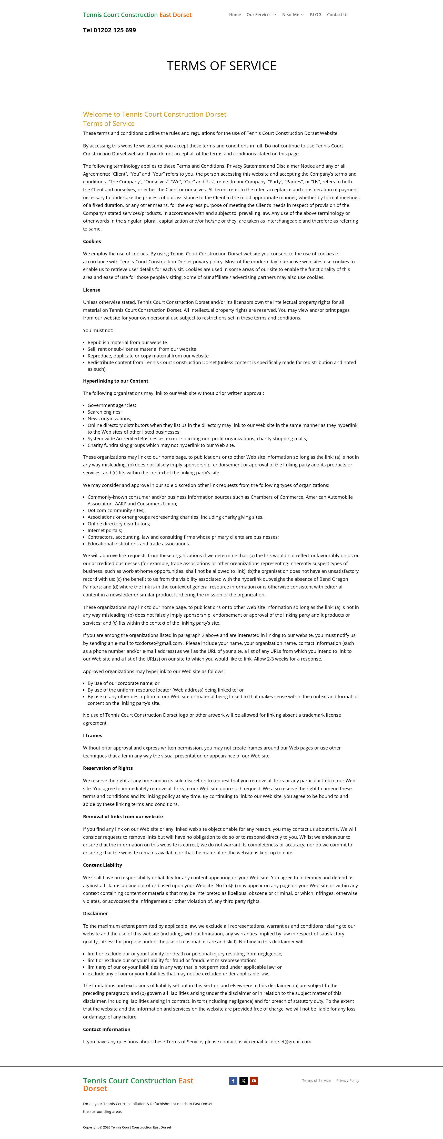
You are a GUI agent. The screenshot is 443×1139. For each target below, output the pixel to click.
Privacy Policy (347, 1081)
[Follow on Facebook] (233, 1081)
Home (235, 15)
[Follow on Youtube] (254, 1081)
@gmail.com (168, 643)
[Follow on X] (243, 1081)
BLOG (315, 15)
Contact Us (337, 15)
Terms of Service (316, 1081)
